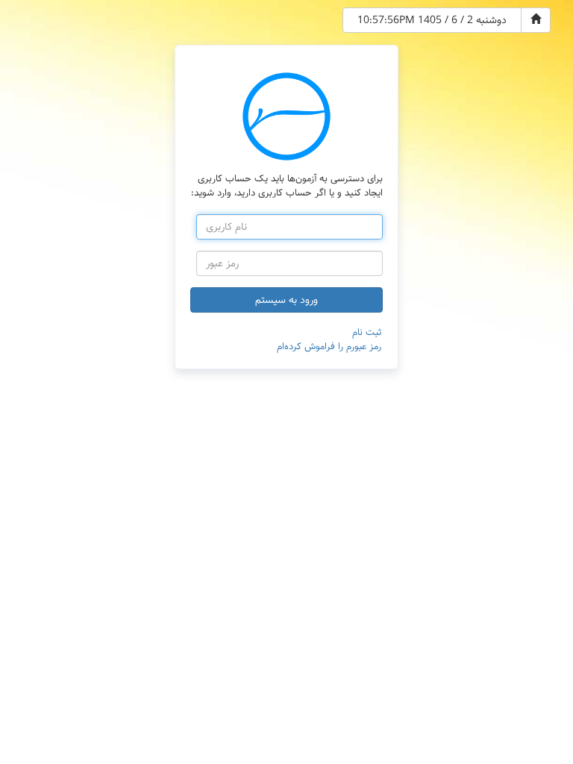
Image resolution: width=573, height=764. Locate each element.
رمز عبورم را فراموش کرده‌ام (329, 346)
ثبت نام (366, 332)
